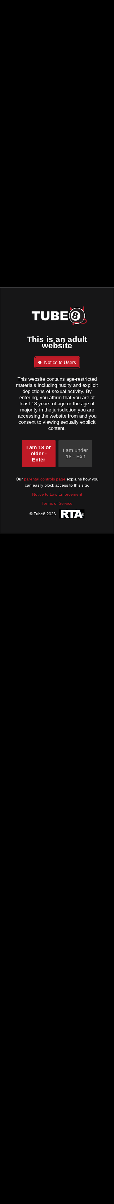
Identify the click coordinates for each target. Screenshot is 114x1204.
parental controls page (44, 479)
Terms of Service (57, 503)
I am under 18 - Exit (75, 453)
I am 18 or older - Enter (38, 454)
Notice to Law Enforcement (57, 494)
